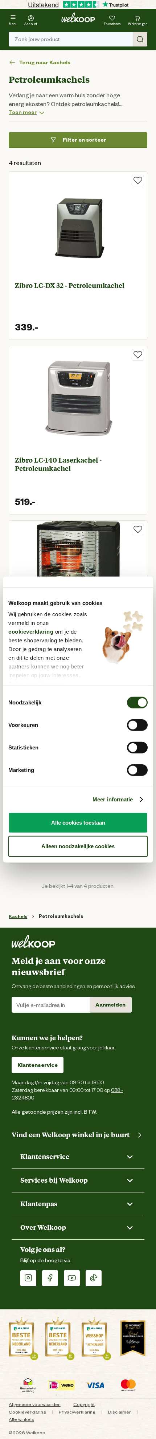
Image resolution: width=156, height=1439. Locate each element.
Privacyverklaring (77, 1411)
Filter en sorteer (84, 140)
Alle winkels (21, 1419)
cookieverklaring (30, 632)
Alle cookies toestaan (78, 822)
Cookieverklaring (27, 1411)
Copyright (84, 1404)
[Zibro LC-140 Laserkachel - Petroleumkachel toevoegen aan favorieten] (138, 355)
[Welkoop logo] (78, 17)
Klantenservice (37, 1065)
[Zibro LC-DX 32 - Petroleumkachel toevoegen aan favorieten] (138, 180)
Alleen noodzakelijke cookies (78, 846)
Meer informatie (113, 799)
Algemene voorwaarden (35, 1404)
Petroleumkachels (61, 916)
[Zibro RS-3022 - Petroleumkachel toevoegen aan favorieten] (138, 529)
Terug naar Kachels (44, 62)
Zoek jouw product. (38, 39)
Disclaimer (119, 1411)
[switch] (137, 725)
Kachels (18, 916)
